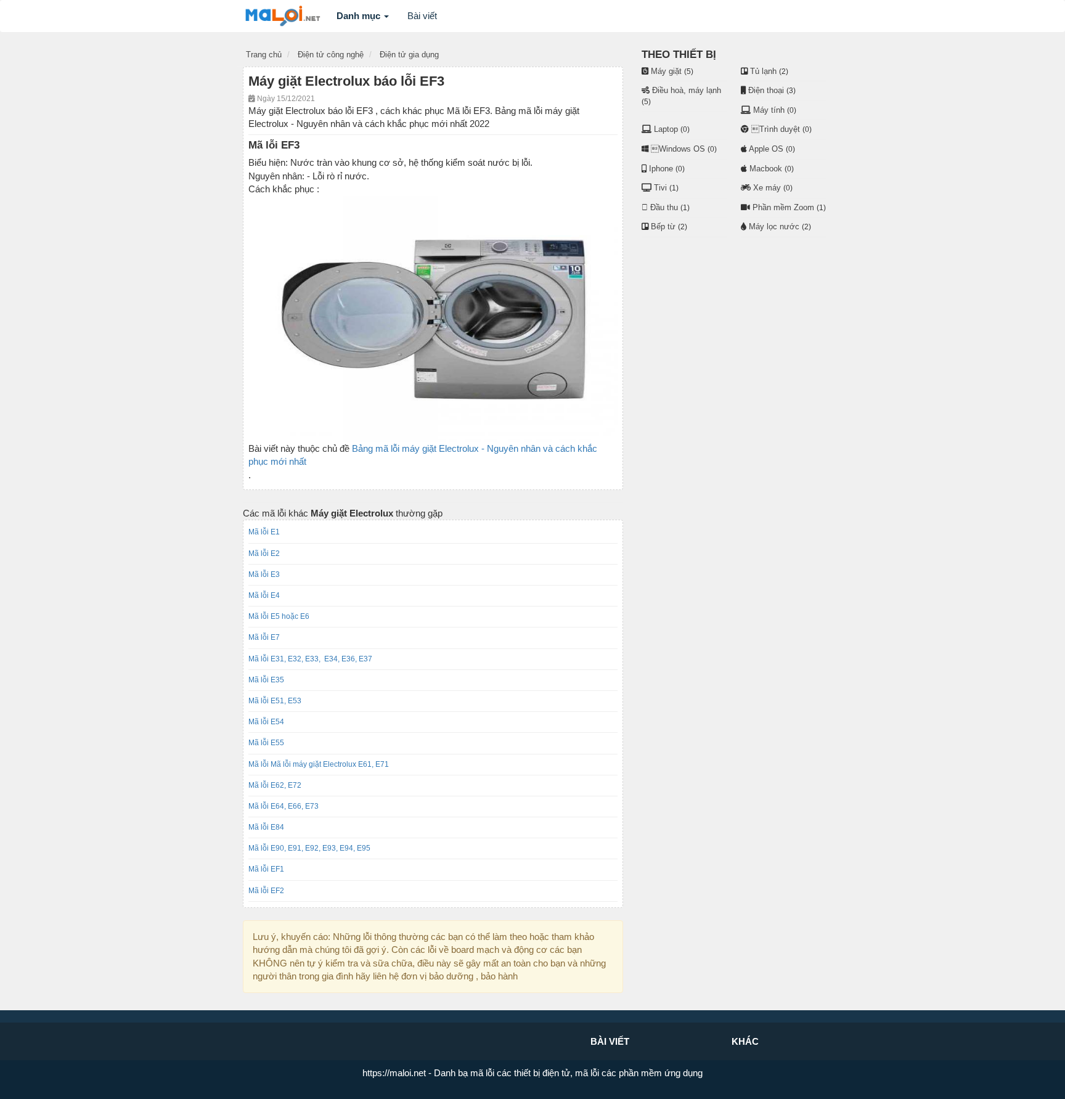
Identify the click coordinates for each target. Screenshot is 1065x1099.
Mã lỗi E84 (266, 827)
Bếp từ (663, 226)
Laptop (666, 129)
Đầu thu (664, 207)
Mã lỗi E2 (264, 553)
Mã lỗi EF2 (266, 890)
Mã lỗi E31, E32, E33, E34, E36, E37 (310, 659)
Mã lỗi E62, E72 (274, 785)
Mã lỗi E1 (264, 532)
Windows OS (678, 148)
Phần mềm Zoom (783, 207)
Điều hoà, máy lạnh (686, 90)
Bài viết (422, 15)
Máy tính (769, 110)
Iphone (661, 168)
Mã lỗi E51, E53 (276, 701)
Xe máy (767, 187)
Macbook (765, 168)
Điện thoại (766, 90)
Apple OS (766, 148)
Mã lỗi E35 (266, 680)
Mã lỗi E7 (264, 637)
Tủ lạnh (763, 71)
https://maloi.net (394, 1073)
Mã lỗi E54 (266, 721)
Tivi (660, 187)
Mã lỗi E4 (264, 595)
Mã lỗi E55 (266, 742)
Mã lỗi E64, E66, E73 (283, 806)
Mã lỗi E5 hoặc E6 (278, 616)
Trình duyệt (775, 129)
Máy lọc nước (774, 226)
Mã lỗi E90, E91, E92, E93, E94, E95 (309, 848)
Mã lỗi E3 (264, 574)
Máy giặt (666, 71)
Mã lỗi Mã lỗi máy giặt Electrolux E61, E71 (318, 764)
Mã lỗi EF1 (266, 869)
